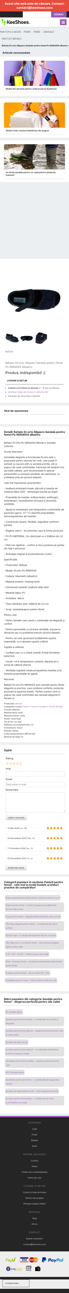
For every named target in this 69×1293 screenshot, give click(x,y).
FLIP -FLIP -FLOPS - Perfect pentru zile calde (27, 954)
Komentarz (12, 789)
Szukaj (58, 14)
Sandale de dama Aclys (17, 1042)
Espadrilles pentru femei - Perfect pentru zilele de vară (31, 980)
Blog (34, 1218)
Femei (34, 1134)
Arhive (34, 1224)
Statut (34, 1166)
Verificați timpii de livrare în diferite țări (28, 392)
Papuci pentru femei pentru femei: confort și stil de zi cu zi (33, 897)
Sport (34, 1146)
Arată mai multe (16, 867)
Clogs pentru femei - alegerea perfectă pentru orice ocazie (33, 916)
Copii (34, 1129)
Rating (9, 758)
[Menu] (63, 22)
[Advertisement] (34, 222)
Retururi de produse (34, 1198)
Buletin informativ (34, 1238)
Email (9, 779)
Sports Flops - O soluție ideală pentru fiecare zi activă (31, 935)
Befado (9, 351)
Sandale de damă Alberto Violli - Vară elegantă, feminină (32, 1091)
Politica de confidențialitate (34, 1172)
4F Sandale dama (14, 1012)
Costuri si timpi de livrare (34, 1192)
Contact (34, 1160)
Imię (8, 768)
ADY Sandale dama (15, 1072)
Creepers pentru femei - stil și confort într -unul (27, 973)
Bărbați (34, 1140)
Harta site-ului (34, 1177)
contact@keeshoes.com (35, 7)
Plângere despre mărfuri (34, 1203)
